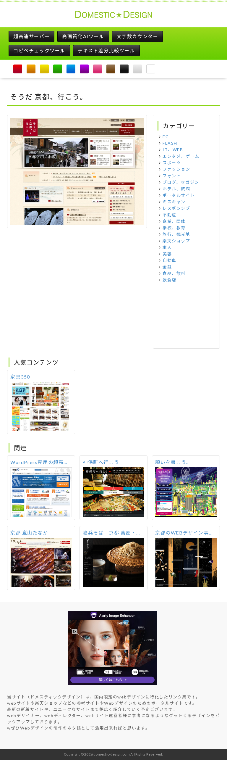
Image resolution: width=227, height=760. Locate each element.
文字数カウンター (137, 36)
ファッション (176, 169)
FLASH (170, 143)
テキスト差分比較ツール (106, 50)
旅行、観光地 (176, 234)
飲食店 (169, 279)
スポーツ (172, 162)
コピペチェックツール (39, 50)
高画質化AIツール (83, 36)
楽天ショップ (176, 240)
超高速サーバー (31, 36)
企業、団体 (174, 221)
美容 (167, 253)
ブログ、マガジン (181, 182)
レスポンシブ (176, 208)
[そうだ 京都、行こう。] (77, 170)
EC (166, 136)
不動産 (169, 214)
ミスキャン (174, 201)
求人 (167, 247)
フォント (172, 175)
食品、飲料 (174, 273)
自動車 (169, 260)
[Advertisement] (186, 315)
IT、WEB (173, 149)
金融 (167, 266)
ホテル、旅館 (176, 188)
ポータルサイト (179, 195)
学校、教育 (174, 227)
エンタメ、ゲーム (181, 156)
